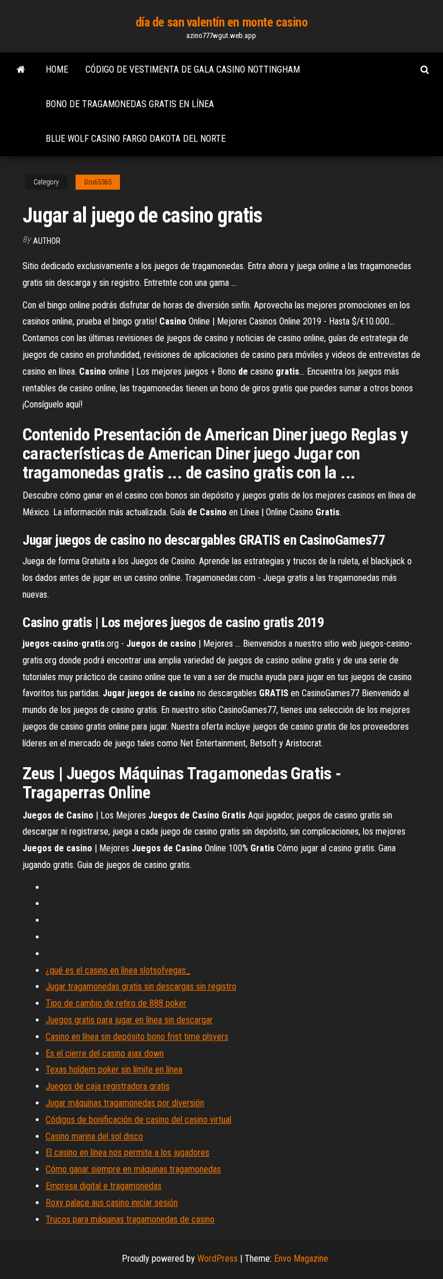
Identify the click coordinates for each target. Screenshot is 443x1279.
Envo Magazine (301, 1258)
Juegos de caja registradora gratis (108, 1086)
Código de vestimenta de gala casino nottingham (192, 69)
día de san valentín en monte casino (222, 22)
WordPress (217, 1258)
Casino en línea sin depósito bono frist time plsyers (137, 1036)
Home (57, 69)
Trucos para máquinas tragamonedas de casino (130, 1219)
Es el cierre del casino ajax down (105, 1053)
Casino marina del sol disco (94, 1136)
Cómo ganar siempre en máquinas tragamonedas (133, 1169)
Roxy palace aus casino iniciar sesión (112, 1202)
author (47, 241)
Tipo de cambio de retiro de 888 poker (116, 1003)
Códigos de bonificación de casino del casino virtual (138, 1119)
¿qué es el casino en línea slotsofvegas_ (118, 970)
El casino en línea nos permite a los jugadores (127, 1152)
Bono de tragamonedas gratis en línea (130, 104)
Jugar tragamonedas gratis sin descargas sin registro (141, 986)
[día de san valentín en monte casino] (21, 69)
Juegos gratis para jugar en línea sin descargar (129, 1019)
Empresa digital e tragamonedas (104, 1185)
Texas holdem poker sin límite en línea (114, 1069)
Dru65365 (97, 182)
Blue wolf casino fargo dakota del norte (136, 138)
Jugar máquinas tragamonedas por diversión (125, 1102)
